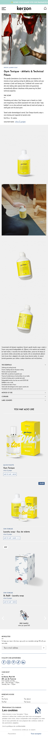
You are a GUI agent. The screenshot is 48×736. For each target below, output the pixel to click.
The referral (27, 699)
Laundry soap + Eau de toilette (16, 531)
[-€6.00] (24, 503)
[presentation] (3, 618)
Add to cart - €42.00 (10, 474)
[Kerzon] (24, 8)
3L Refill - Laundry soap (13, 595)
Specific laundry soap (10, 67)
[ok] (44, 648)
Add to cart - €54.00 (12, 538)
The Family (5, 699)
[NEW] (24, 567)
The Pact (4, 702)
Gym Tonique (9, 468)
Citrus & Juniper (20, 121)
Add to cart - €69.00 (10, 602)
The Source (27, 702)
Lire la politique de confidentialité (13, 726)
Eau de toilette (8, 465)
